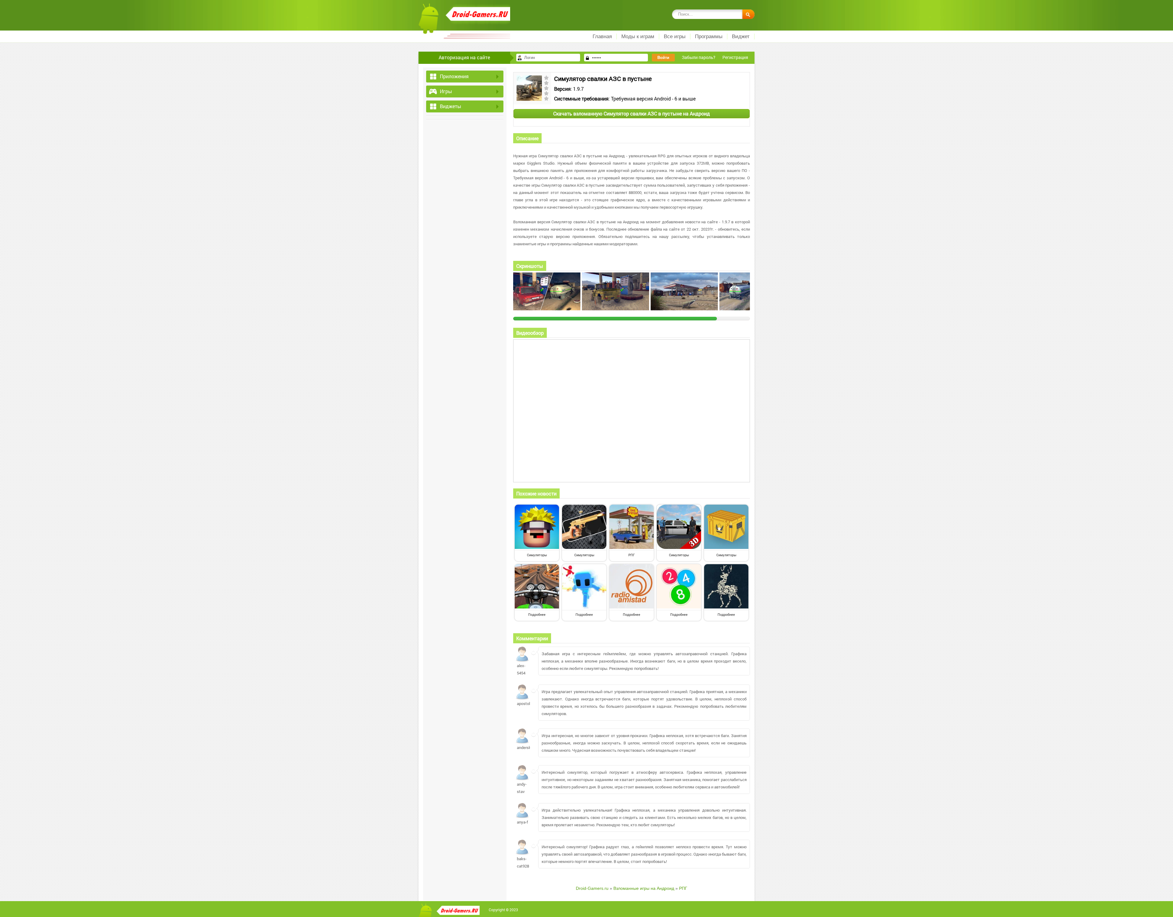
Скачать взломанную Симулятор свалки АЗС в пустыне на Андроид (631, 113)
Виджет (741, 36)
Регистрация (735, 57)
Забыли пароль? (698, 57)
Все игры (674, 36)
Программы (708, 36)
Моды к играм (637, 36)
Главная (602, 36)
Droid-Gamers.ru (592, 888)
